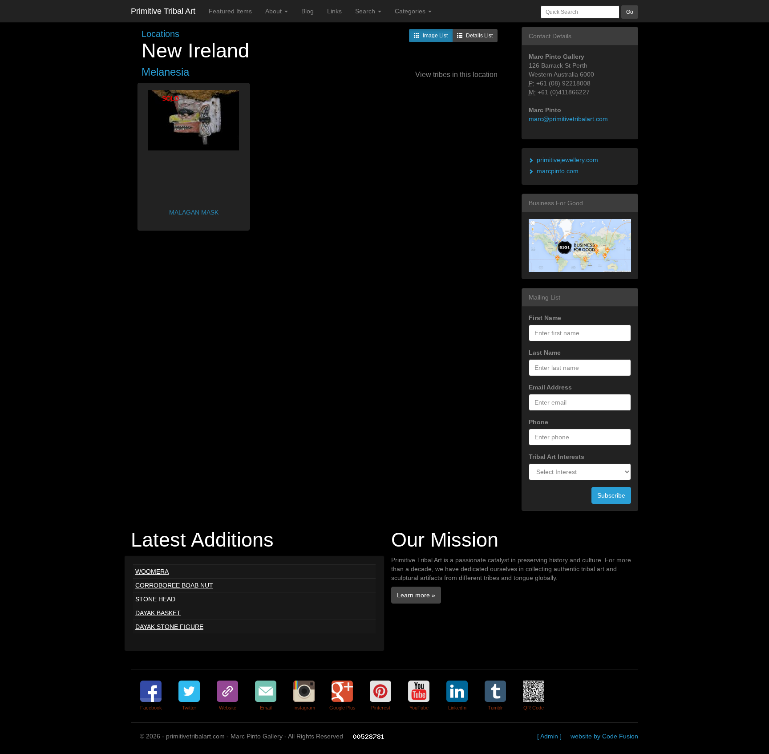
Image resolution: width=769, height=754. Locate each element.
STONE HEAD (155, 599)
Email (265, 707)
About (274, 11)
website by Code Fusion (604, 736)
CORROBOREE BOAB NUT (174, 585)
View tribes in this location (456, 74)
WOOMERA (152, 571)
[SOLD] (193, 119)
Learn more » (416, 595)
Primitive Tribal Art (163, 11)
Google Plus (342, 707)
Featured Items (230, 11)
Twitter (189, 707)
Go (629, 12)
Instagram (304, 707)
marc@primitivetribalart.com (568, 118)
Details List (479, 35)
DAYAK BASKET (158, 612)
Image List (435, 35)
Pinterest (380, 707)
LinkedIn (457, 707)
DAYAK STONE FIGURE (169, 626)
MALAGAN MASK (194, 212)
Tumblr (495, 707)
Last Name (545, 352)
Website (227, 707)
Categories (411, 11)
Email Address (550, 387)
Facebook (151, 707)
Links (334, 11)
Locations (160, 34)
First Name (545, 317)
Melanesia (165, 72)
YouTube (419, 707)
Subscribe (611, 495)
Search (366, 11)
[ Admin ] (549, 736)
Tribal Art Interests (556, 456)
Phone (538, 422)
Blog (307, 11)
